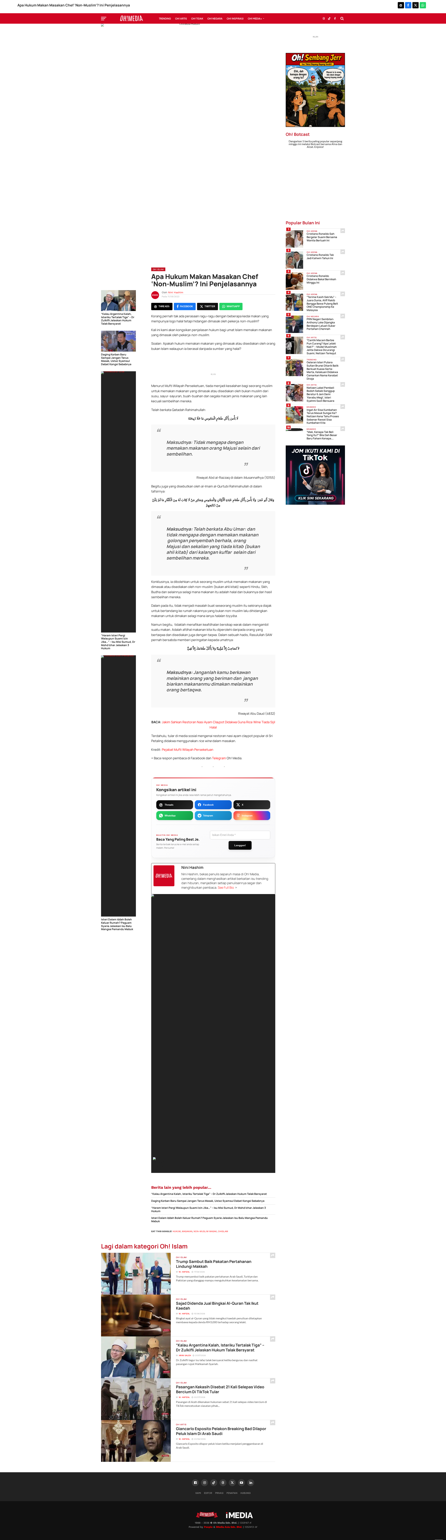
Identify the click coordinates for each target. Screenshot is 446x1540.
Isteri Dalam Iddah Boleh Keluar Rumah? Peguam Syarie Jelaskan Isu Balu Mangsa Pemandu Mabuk (117, 924)
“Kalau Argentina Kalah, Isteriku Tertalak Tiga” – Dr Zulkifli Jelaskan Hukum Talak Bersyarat (117, 318)
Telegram (219, 758)
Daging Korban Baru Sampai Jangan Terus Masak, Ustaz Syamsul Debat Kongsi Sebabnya (116, 359)
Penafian (231, 1493)
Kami (198, 1493)
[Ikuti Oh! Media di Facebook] (335, 18)
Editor (208, 1493)
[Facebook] (195, 1482)
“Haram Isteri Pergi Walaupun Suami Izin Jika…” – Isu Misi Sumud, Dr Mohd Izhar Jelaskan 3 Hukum (118, 642)
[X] (232, 1482)
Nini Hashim (175, 292)
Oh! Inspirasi (235, 18)
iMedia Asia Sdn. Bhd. (229, 1527)
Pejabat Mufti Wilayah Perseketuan (187, 749)
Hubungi (245, 1493)
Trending (165, 18)
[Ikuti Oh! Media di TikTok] (329, 18)
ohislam (223, 1231)
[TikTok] (213, 1482)
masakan (187, 1231)
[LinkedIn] (250, 1482)
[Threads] (223, 1482)
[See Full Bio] (236, 887)
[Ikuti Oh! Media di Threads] (323, 18)
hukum (177, 1231)
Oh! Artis (181, 18)
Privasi (219, 1493)
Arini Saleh (185, 1355)
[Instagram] (204, 1482)
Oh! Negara (214, 18)
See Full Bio (226, 887)
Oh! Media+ (255, 18)
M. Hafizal (184, 1272)
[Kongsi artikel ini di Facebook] (408, 5)
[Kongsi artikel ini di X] (415, 5)
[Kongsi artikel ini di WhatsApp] (423, 5)
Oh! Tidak (197, 18)
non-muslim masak (205, 1231)
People (208, 1527)
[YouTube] (241, 1482)
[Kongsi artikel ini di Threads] (401, 5)
